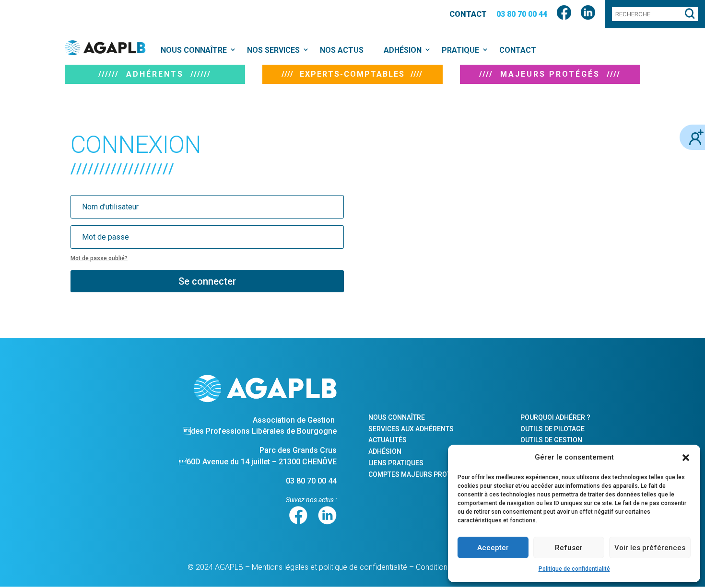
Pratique (460, 50)
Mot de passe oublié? (99, 258)
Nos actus (342, 50)
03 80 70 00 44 (521, 14)
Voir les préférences (649, 547)
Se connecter (207, 281)
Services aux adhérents (411, 429)
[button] (686, 457)
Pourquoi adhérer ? (555, 417)
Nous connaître (194, 50)
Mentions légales (280, 567)
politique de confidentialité (363, 567)
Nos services (273, 50)
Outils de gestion (551, 440)
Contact (468, 14)
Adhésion (403, 50)
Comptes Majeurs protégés (418, 474)
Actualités (387, 440)
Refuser (569, 547)
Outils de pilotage (552, 429)
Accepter (493, 547)
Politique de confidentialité (574, 568)
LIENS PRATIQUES (395, 463)
